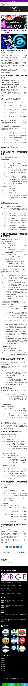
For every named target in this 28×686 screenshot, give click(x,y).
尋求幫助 (3, 664)
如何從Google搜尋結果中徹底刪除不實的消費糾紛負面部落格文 (16, 619)
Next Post (21, 552)
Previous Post (7, 552)
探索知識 (3, 658)
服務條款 (3, 668)
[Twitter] (10, 547)
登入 (7, 563)
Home (10, 10)
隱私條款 (3, 670)
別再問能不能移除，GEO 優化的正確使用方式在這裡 (14, 600)
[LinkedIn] (17, 547)
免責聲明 (3, 666)
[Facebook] (7, 547)
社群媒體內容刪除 (16, 10)
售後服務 (3, 662)
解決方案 (3, 660)
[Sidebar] (1, 207)
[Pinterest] (14, 547)
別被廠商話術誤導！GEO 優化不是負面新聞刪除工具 (14, 610)
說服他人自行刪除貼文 (6, 530)
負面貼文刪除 (10, 27)
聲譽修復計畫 (6, 520)
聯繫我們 (3, 672)
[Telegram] (21, 547)
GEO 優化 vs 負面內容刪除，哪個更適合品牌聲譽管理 (14, 605)
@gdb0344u (7, 675)
